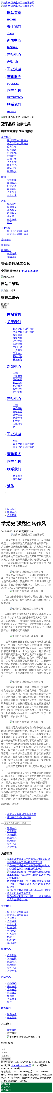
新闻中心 (11, 512)
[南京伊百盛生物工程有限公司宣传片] (27, 865)
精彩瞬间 (11, 841)
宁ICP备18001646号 (21, 1065)
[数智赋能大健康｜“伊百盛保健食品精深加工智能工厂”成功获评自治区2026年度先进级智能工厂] (29, 878)
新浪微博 (11, 1030)
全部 (15, 373)
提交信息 (6, 1059)
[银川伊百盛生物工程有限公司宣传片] (27, 859)
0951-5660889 (30, 270)
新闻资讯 (11, 834)
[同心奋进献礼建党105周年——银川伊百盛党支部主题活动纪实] (29, 893)
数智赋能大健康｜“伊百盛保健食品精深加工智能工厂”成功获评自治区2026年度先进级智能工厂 (28, 884)
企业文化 (11, 847)
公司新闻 (11, 515)
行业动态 (11, 837)
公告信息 (11, 844)
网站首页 (14, 314)
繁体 (4, 307)
